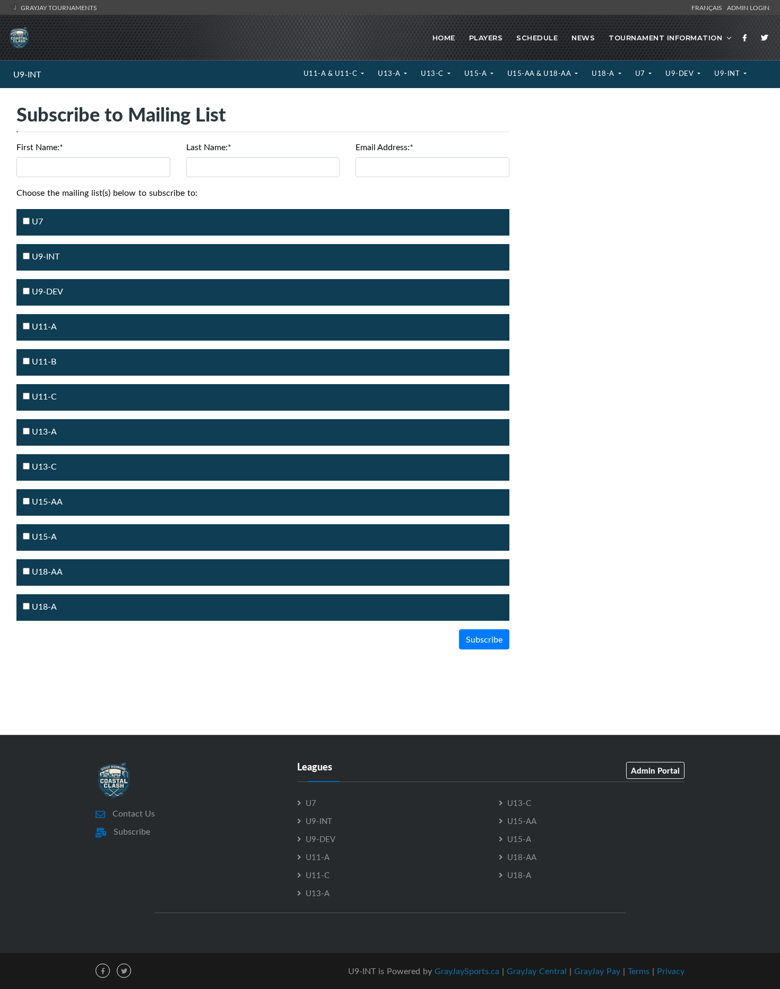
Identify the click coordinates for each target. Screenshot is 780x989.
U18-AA (46, 571)
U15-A (476, 73)
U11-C (43, 396)
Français (708, 7)
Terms (638, 971)
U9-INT (27, 74)
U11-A (43, 326)
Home (443, 37)
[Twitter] (765, 37)
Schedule (537, 37)
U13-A (390, 73)
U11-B (43, 361)
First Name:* (39, 147)
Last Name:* (208, 147)
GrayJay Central (537, 971)
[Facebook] (745, 37)
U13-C (433, 73)
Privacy (670, 971)
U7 (641, 73)
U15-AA (46, 501)
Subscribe (484, 639)
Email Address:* (384, 147)
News (583, 37)
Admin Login (748, 7)
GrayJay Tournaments (58, 7)
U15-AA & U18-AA (540, 73)
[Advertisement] (644, 192)
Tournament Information (665, 37)
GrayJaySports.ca (467, 971)
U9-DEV (680, 73)
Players (486, 37)
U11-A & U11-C (331, 73)
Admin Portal (655, 770)
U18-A (604, 73)
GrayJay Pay (597, 971)
